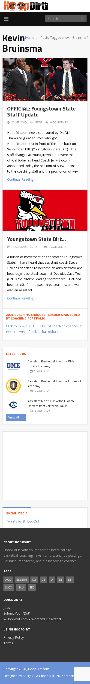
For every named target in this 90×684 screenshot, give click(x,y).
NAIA (21, 587)
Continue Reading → (22, 179)
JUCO (8, 587)
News (38, 122)
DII (61, 580)
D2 (34, 580)
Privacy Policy (13, 637)
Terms (8, 643)
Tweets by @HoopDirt (22, 521)
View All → (16, 417)
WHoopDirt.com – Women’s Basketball (32, 619)
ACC (8, 580)
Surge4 (28, 676)
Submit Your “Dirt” (16, 613)
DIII (70, 580)
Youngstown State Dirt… (36, 239)
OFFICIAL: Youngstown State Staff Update (41, 111)
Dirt (38, 247)
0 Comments (59, 122)
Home (29, 37)
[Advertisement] (45, 464)
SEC (32, 587)
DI (52, 580)
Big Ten (21, 580)
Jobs (6, 607)
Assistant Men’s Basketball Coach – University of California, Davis (52, 403)
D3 (43, 580)
